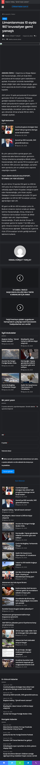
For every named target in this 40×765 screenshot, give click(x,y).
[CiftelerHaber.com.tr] (20, 6)
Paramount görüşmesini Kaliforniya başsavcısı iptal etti (16, 616)
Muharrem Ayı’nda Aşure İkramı (14, 582)
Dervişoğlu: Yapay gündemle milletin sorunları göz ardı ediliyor (28, 364)
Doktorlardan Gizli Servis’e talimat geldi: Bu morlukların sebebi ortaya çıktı (27, 590)
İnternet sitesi (6, 451)
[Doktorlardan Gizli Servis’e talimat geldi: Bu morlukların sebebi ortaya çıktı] (8, 591)
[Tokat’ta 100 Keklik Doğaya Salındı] (8, 566)
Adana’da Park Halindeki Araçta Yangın (25, 641)
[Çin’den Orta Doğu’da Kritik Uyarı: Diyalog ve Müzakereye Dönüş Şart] (8, 575)
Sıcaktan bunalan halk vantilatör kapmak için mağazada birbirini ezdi (25, 662)
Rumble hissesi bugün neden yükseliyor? (17, 609)
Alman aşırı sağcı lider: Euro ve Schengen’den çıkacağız (26, 632)
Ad (3, 435)
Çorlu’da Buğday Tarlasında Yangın (9, 386)
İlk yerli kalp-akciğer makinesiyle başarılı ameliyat (23, 652)
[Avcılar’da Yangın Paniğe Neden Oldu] (10, 354)
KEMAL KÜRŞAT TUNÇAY (12, 36)
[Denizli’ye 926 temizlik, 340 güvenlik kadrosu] (7, 143)
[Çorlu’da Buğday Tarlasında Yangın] (10, 378)
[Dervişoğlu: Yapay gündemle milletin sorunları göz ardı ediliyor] (29, 354)
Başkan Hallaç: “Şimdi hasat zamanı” (17, 2)
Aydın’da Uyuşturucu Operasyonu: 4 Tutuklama (29, 387)
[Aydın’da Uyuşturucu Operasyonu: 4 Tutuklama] (29, 378)
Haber (13, 14)
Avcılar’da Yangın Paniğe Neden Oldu (9, 362)
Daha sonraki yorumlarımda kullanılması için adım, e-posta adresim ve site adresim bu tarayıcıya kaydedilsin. (20, 462)
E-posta (5, 443)
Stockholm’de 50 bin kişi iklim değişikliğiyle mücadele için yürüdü (27, 601)
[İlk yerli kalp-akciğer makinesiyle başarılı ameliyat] (8, 653)
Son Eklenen (20, 481)
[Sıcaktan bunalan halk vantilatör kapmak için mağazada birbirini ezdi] (8, 663)
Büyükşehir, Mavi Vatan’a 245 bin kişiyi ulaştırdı (29, 341)
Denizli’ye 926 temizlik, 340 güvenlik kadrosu (26, 501)
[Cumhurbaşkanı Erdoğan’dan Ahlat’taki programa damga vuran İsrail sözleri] (7, 130)
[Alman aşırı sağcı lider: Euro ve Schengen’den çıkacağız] (8, 634)
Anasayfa (7, 14)
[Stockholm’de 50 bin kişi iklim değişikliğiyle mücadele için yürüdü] (8, 602)
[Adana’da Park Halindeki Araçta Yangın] (8, 643)
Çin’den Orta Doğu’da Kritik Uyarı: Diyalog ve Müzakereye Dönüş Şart (26, 574)
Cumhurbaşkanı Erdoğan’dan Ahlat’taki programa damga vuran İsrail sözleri (26, 130)
